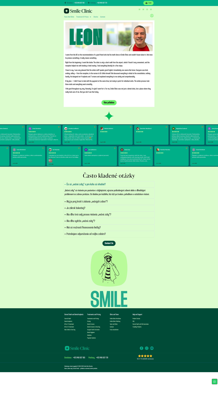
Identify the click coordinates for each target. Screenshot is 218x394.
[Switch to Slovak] (139, 9)
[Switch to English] (143, 9)
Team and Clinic (69, 17)
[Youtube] (152, 348)
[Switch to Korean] (151, 9)
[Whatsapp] (214, 381)
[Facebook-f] (141, 348)
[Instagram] (146, 348)
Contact (102, 17)
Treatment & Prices (82, 17)
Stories (96, 17)
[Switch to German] (147, 9)
